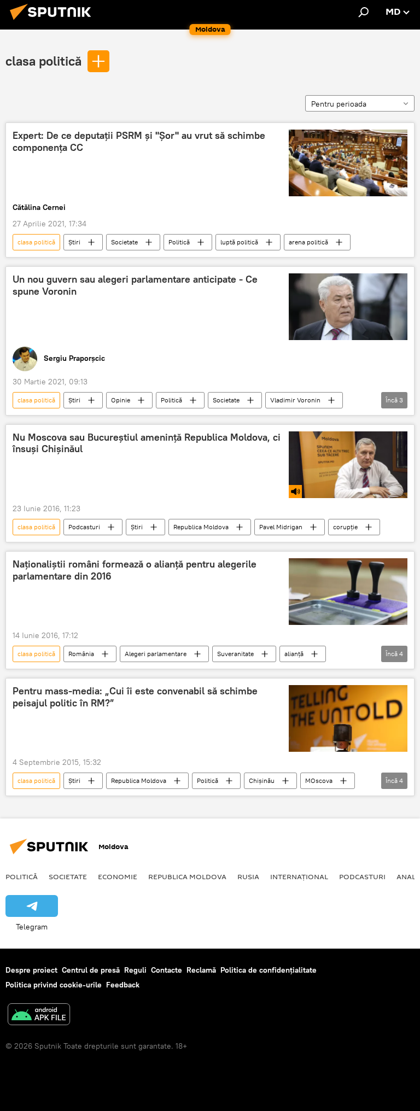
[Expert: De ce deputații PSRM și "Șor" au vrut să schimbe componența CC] (348, 163)
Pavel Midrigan (280, 527)
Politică (179, 242)
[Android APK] (39, 1015)
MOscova (318, 780)
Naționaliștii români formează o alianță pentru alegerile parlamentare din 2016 (134, 570)
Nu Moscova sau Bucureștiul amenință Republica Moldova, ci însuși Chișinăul (147, 443)
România (81, 654)
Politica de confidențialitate (268, 970)
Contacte (166, 970)
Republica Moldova (201, 527)
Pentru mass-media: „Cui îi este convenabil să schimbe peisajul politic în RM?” (135, 697)
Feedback (122, 985)
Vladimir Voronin (295, 400)
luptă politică (239, 242)
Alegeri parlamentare (155, 654)
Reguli (135, 970)
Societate (124, 242)
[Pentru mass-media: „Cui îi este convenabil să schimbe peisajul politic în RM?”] (348, 718)
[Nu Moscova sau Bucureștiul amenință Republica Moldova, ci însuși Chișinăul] (348, 464)
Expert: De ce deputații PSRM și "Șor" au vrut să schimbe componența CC (139, 142)
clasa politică (43, 60)
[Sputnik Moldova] (53, 21)
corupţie (345, 527)
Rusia (248, 876)
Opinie (120, 400)
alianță (294, 654)
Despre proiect (31, 970)
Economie (117, 876)
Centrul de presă (91, 970)
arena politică (308, 242)
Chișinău (262, 780)
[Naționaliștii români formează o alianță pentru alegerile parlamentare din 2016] (348, 591)
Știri (74, 242)
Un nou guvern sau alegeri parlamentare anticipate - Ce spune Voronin (135, 285)
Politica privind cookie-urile (53, 985)
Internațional (299, 876)
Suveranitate (235, 654)
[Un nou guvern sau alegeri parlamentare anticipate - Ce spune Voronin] (348, 306)
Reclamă (201, 970)
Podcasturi (84, 527)
